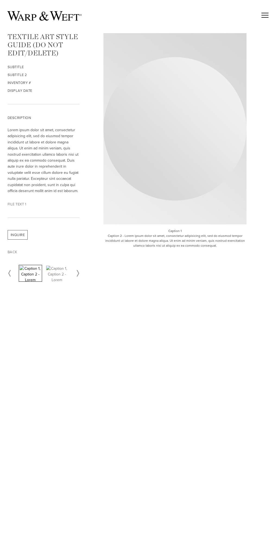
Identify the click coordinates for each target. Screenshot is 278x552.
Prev (9, 273)
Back (12, 252)
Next (77, 273)
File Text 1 (17, 204)
